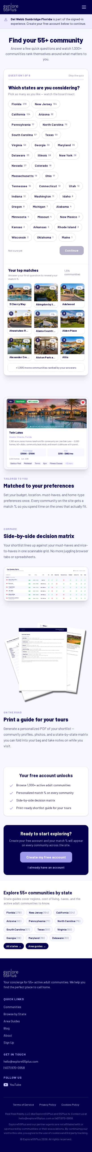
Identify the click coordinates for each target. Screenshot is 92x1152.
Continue (71, 250)
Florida (19, 104)
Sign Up (9, 1042)
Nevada (19, 165)
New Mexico (70, 217)
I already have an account (46, 867)
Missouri (45, 217)
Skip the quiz (76, 75)
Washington (44, 196)
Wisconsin (20, 237)
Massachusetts (24, 176)
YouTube (15, 1084)
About (8, 1035)
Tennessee (21, 186)
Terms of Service (23, 1104)
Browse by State (15, 1014)
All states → (13, 946)
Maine (67, 237)
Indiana (19, 196)
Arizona (46, 114)
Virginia (19, 145)
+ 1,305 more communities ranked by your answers (46, 367)
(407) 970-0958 (14, 1068)
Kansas (18, 227)
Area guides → (37, 946)
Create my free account (46, 857)
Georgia (42, 145)
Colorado (43, 165)
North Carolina (55, 124)
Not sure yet (15, 250)
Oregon (18, 206)
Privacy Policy (47, 1104)
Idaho (68, 196)
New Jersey (46, 104)
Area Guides (12, 1021)
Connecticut (50, 186)
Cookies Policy (70, 1104)
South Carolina (24, 135)
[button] (19, 295)
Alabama (63, 206)
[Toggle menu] (83, 7)
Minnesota (20, 217)
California (21, 114)
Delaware (20, 155)
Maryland (66, 145)
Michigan (40, 206)
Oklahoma (45, 237)
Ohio (50, 176)
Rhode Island (68, 227)
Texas (51, 135)
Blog (7, 1028)
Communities (12, 1007)
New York (67, 155)
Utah (74, 186)
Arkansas (41, 227)
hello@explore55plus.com (21, 1061)
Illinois (44, 155)
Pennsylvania (23, 124)
